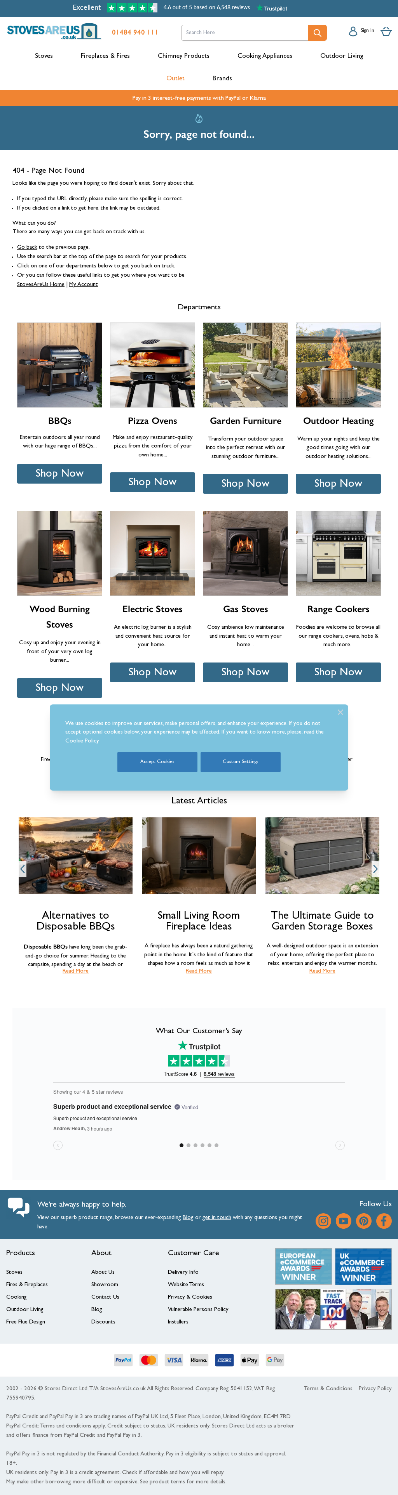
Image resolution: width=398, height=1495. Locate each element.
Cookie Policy (82, 741)
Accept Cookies (157, 762)
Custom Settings (240, 762)
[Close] (340, 712)
